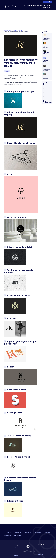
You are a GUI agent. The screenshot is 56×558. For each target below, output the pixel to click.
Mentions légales (15, 551)
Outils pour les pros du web (47, 84)
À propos (16, 549)
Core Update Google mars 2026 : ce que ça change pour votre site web (46, 76)
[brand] (10, 6)
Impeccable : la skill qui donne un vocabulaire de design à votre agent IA (46, 38)
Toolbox (46, 1)
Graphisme (39, 5)
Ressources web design (47, 88)
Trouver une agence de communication (48, 101)
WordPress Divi (48, 532)
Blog (10, 30)
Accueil (6, 30)
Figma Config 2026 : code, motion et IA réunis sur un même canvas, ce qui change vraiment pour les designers (46, 53)
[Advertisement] (28, 20)
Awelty (42, 551)
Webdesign (29, 5)
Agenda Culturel (41, 548)
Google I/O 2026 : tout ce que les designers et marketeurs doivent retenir (46, 69)
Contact (16, 547)
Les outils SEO (38, 532)
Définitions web (47, 96)
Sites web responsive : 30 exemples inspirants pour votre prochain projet (46, 45)
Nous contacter (37, 1)
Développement (47, 5)
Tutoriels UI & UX (47, 92)
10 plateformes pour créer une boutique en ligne (7, 534)
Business (34, 5)
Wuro (39, 546)
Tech (25, 5)
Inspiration (20, 30)
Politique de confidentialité (28, 555)
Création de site (47, 7)
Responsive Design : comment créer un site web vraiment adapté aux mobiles (46, 61)
